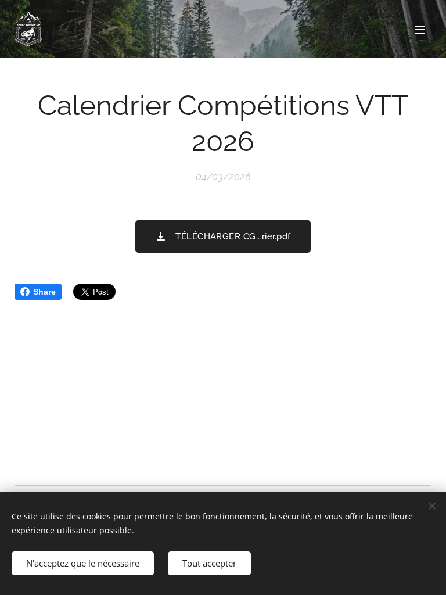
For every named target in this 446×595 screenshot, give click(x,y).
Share (44, 291)
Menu (419, 29)
